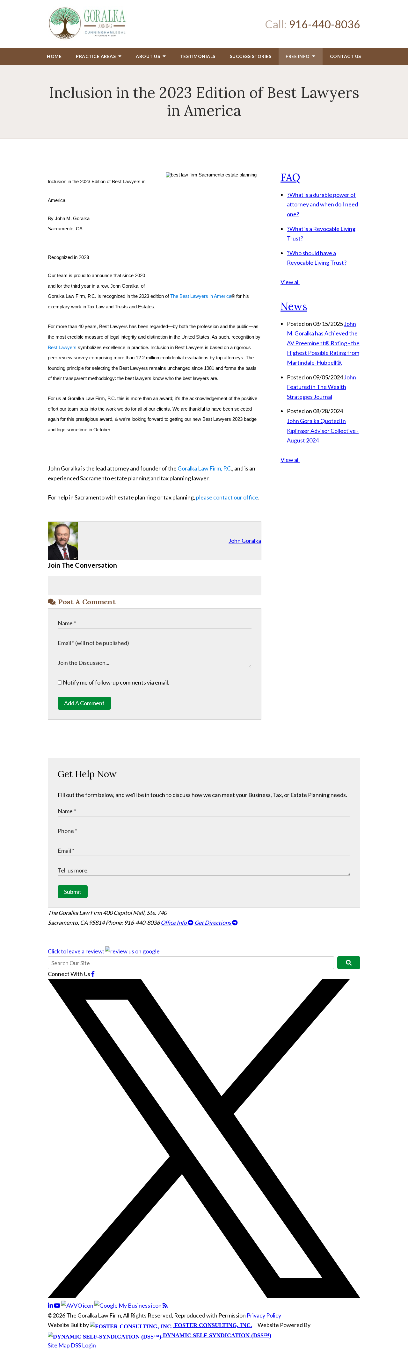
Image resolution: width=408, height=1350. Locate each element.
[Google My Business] (128, 1305)
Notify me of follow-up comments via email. (115, 682)
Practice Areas (96, 56)
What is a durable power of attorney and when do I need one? (322, 204)
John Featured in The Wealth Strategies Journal (321, 387)
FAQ (290, 177)
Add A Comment (84, 703)
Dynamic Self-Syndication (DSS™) (216, 1335)
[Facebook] (93, 973)
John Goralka (245, 540)
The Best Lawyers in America (200, 296)
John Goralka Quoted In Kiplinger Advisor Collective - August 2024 (323, 430)
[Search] (348, 962)
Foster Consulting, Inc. (212, 1325)
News (293, 306)
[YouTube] (57, 1305)
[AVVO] (77, 1305)
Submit (72, 891)
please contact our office (227, 497)
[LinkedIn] (51, 1305)
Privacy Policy (264, 1315)
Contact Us (345, 56)
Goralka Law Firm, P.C (204, 468)
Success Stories (251, 56)
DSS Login (83, 1345)
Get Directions (213, 922)
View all (290, 281)
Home (54, 56)
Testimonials (197, 56)
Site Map (59, 1345)
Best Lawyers (63, 347)
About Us (148, 56)
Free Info (298, 56)
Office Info (174, 922)
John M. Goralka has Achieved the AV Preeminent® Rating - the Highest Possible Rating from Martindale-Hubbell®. (323, 343)
